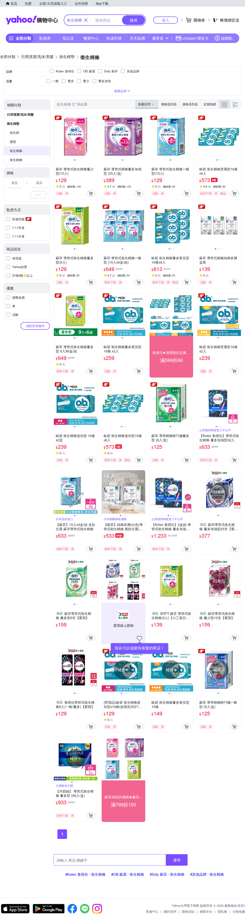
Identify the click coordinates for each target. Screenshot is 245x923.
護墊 (13, 141)
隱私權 (222, 911)
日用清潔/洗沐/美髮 (20, 114)
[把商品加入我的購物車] (90, 193)
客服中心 (152, 911)
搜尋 (176, 859)
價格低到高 (169, 104)
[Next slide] (94, 136)
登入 (165, 19)
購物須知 (188, 911)
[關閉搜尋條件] (86, 20)
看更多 (158, 38)
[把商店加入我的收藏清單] (139, 638)
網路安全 (206, 911)
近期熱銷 (210, 104)
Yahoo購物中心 (32, 20)
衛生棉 (14, 132)
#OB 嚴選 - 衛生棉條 (127, 874)
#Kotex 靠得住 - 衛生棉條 (85, 874)
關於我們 (170, 911)
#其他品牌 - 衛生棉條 (207, 874)
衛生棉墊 (13, 123)
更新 (241, 905)
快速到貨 (114, 38)
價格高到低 (190, 104)
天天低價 (137, 38)
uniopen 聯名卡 (195, 38)
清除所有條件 (35, 326)
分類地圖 (239, 911)
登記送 (68, 38)
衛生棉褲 (16, 159)
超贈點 (227, 38)
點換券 (45, 38)
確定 (38, 194)
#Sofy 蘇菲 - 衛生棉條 (167, 874)
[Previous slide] (57, 136)
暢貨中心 (91, 38)
